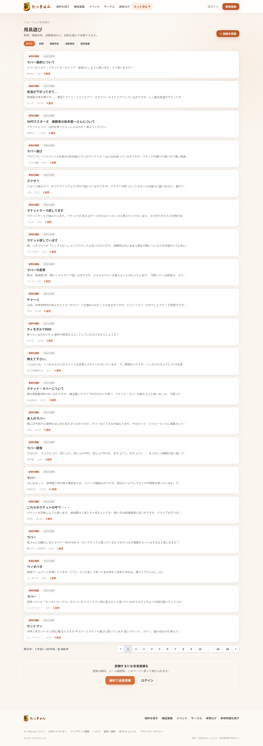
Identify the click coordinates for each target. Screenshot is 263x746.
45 (217, 649)
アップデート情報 (80, 731)
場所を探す (63, 6)
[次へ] (235, 649)
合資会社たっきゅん (207, 737)
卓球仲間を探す (229, 718)
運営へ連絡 (109, 731)
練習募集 (79, 6)
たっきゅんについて (34, 731)
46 (227, 649)
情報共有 (54, 43)
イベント (94, 6)
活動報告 (69, 43)
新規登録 (230, 6)
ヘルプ (96, 731)
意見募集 (85, 43)
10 (199, 649)
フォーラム (30, 22)
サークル (109, 6)
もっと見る (142, 6)
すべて (29, 43)
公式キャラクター (57, 731)
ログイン (213, 6)
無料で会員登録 (120, 680)
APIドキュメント (128, 731)
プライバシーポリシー (151, 731)
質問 (41, 43)
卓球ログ (124, 6)
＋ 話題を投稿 (227, 34)
